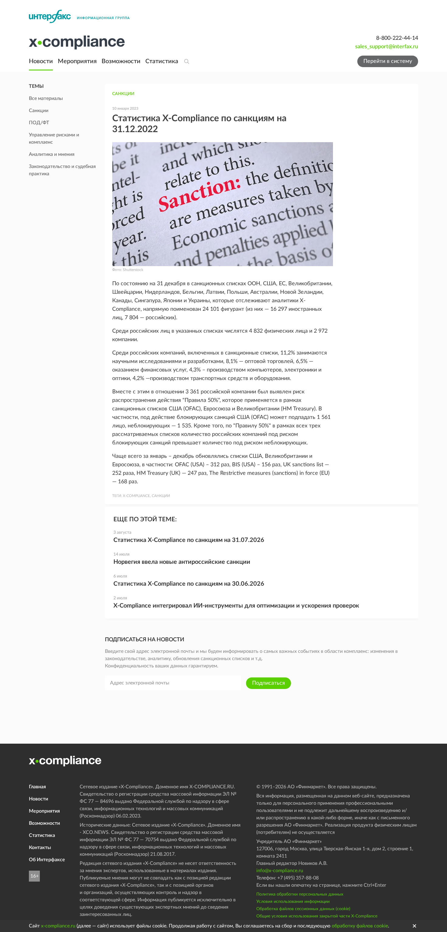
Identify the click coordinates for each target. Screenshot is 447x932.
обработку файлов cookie (360, 925)
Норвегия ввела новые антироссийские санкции (181, 562)
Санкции (123, 94)
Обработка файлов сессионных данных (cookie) (303, 909)
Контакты (40, 847)
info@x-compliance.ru (279, 870)
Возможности (121, 61)
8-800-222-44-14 (397, 38)
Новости (41, 61)
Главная (37, 786)
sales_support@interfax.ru (386, 47)
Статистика (161, 61)
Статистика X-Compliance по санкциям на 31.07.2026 (188, 540)
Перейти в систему (387, 61)
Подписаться (268, 683)
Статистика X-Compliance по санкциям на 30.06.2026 (188, 584)
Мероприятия (77, 61)
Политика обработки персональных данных (299, 894)
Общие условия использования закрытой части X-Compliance (316, 916)
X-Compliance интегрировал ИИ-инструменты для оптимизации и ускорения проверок (236, 606)
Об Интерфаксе (47, 859)
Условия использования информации (293, 901)
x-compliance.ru (58, 925)
